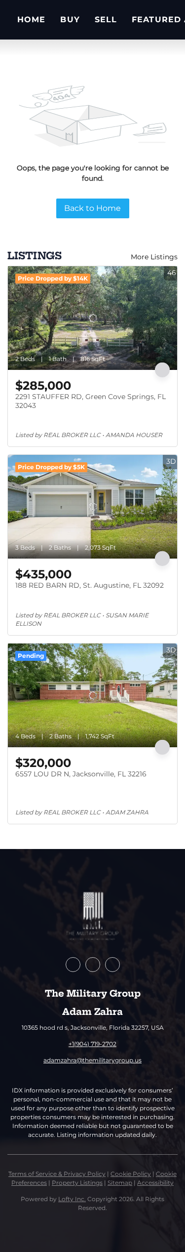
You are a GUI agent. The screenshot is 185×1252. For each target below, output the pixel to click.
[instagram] (112, 964)
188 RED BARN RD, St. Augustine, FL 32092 (89, 585)
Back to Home (92, 208)
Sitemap (120, 1182)
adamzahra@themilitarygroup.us (92, 1060)
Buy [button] (69, 19)
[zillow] (92, 964)
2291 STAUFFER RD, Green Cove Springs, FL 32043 (90, 401)
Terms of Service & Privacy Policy (57, 1173)
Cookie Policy (131, 1173)
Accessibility (155, 1182)
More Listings (154, 256)
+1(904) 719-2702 (92, 1044)
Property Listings (77, 1182)
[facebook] (73, 964)
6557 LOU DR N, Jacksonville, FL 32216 (81, 773)
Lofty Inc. (72, 1199)
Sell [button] (106, 19)
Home (31, 19)
